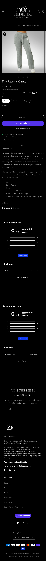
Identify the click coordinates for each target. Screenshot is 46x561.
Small (5, 101)
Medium (17, 101)
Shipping (4, 89)
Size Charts (8, 502)
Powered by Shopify (25, 553)
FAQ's (6, 493)
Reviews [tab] (8, 264)
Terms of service (23, 556)
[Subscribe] (39, 409)
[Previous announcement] (2, 25)
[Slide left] (18, 77)
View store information (11, 140)
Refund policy (36, 553)
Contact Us (8, 488)
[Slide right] (27, 77)
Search (6, 483)
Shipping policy (34, 556)
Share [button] (6, 203)
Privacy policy (13, 556)
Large (26, 101)
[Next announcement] (43, 25)
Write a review (23, 255)
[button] (2, 11)
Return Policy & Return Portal (14, 507)
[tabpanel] (23, 285)
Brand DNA (8, 497)
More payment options (23, 129)
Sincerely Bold (15, 553)
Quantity (4, 106)
